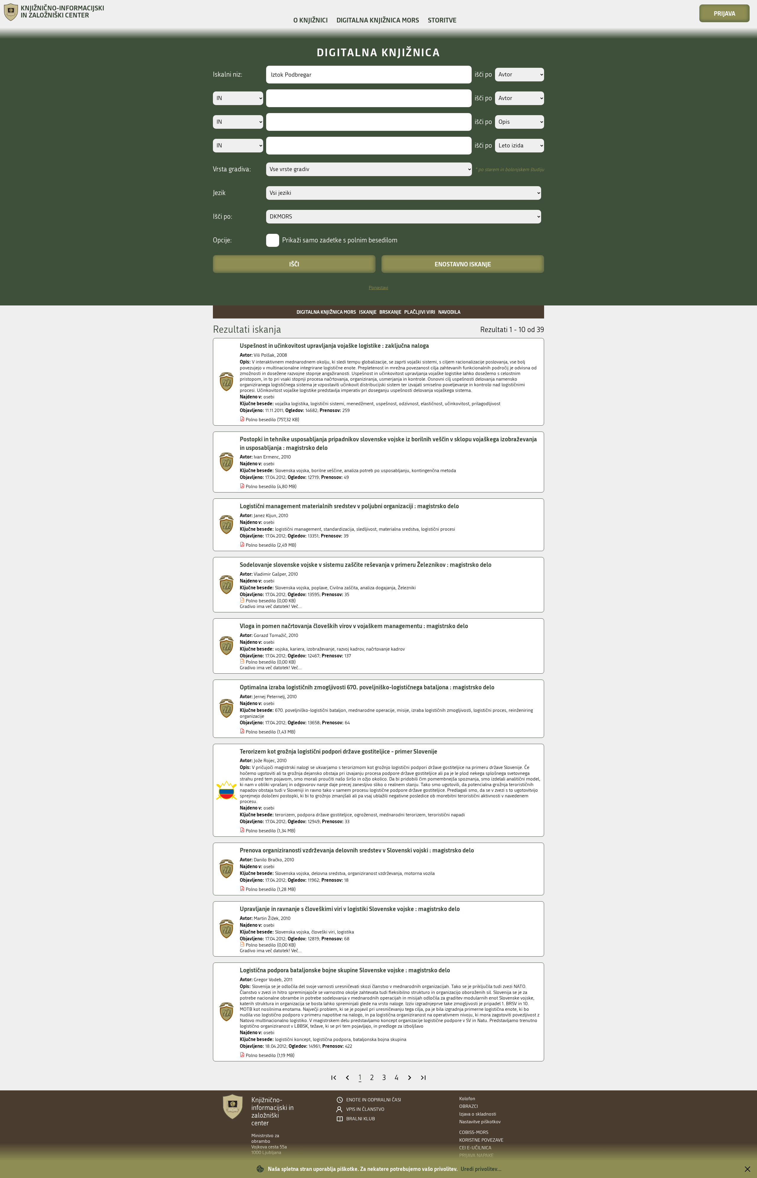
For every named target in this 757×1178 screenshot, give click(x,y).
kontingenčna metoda (434, 470)
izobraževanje (320, 649)
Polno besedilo (261, 419)
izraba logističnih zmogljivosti (441, 710)
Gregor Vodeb (268, 979)
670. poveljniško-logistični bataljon (310, 710)
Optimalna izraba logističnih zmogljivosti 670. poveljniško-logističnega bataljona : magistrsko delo (367, 687)
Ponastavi (378, 287)
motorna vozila (419, 873)
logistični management (298, 529)
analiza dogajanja (377, 587)
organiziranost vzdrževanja (375, 873)
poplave (319, 587)
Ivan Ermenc (266, 457)
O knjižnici (310, 20)
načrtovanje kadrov (385, 649)
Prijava (724, 13)
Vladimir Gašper (270, 574)
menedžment (360, 403)
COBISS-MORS (473, 1132)
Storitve (442, 20)
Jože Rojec (264, 760)
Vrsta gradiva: (232, 169)
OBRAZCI (468, 1106)
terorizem (285, 814)
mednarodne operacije (371, 710)
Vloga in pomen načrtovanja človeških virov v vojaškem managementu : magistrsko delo (354, 626)
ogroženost (365, 814)
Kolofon (467, 1098)
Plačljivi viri (419, 311)
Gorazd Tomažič (270, 635)
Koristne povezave (481, 1140)
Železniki (407, 587)
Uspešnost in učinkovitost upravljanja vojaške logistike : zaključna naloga (334, 345)
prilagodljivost (486, 403)
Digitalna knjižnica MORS (378, 20)
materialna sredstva (399, 529)
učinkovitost (457, 403)
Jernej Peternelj (269, 696)
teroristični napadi (446, 814)
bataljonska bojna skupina (379, 1039)
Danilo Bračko (268, 859)
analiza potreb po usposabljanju (376, 470)
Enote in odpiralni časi (373, 1099)
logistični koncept (292, 1039)
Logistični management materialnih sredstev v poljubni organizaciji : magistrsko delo (349, 506)
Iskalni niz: (227, 74)
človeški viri (323, 932)
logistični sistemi (327, 403)
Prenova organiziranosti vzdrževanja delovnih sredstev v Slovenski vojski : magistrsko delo (357, 850)
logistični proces (489, 710)
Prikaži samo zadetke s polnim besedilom (339, 240)
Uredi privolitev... (481, 1169)
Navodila (449, 311)
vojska (281, 649)
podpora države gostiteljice (324, 814)
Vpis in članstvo (365, 1109)
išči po (483, 74)
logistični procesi (438, 529)
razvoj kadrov (350, 649)
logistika (345, 932)
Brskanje (390, 311)
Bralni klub (360, 1118)
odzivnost (408, 403)
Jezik (219, 193)
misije (403, 710)
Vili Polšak (264, 355)
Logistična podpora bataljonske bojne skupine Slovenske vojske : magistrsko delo (345, 970)
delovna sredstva (328, 873)
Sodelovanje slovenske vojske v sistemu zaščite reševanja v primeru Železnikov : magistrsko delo (365, 564)
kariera (297, 649)
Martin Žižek (266, 918)
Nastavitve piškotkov (480, 1121)
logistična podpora (332, 1039)
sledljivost (366, 529)
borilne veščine (326, 470)
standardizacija (338, 529)
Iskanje (367, 311)
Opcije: (222, 240)
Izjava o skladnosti (477, 1114)
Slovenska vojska (292, 470)
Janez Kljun (265, 515)
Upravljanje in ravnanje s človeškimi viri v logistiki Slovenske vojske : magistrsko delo (350, 909)
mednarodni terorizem (402, 814)
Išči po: (222, 217)
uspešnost (386, 403)
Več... (296, 606)
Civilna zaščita (344, 587)
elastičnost (431, 403)
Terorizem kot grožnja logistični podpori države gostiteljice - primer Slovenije (338, 751)
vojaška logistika (291, 403)
